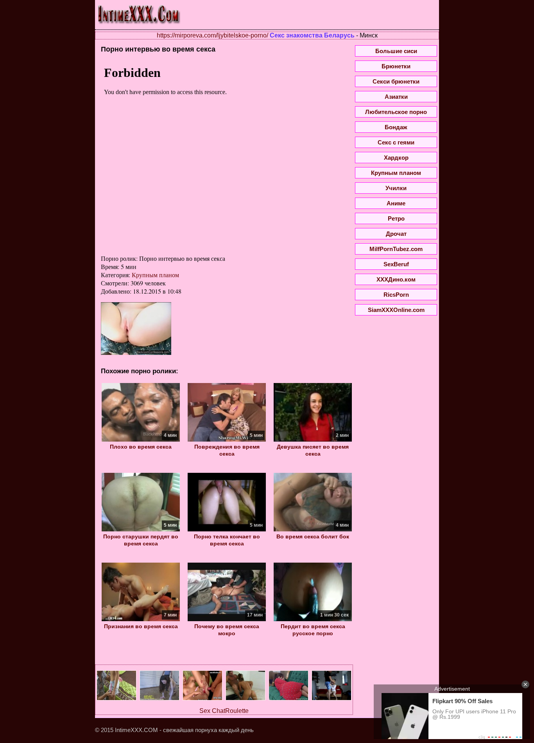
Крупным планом (155, 275)
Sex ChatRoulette (224, 710)
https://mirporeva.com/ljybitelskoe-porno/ (212, 35)
